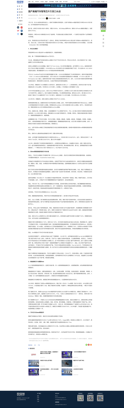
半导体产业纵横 (51, 18)
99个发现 (65, 1)
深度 (29, 1)
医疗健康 (51, 1)
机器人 (46, 1)
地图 (38, 399)
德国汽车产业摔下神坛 (78, 360)
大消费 (56, 1)
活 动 (20, 15)
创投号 (21, 21)
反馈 (38, 397)
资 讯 (20, 9)
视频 (60, 1)
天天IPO (37, 1)
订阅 (38, 401)
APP (94, 1)
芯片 (35, 345)
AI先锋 (42, 1)
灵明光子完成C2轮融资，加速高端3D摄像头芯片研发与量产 (49, 352)
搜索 (38, 395)
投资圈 (21, 12)
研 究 (20, 18)
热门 (33, 1)
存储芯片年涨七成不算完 (46, 360)
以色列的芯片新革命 (78, 369)
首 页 (20, 6)
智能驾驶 (30, 345)
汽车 (39, 345)
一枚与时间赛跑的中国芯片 (79, 352)
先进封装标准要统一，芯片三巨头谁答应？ (49, 369)
